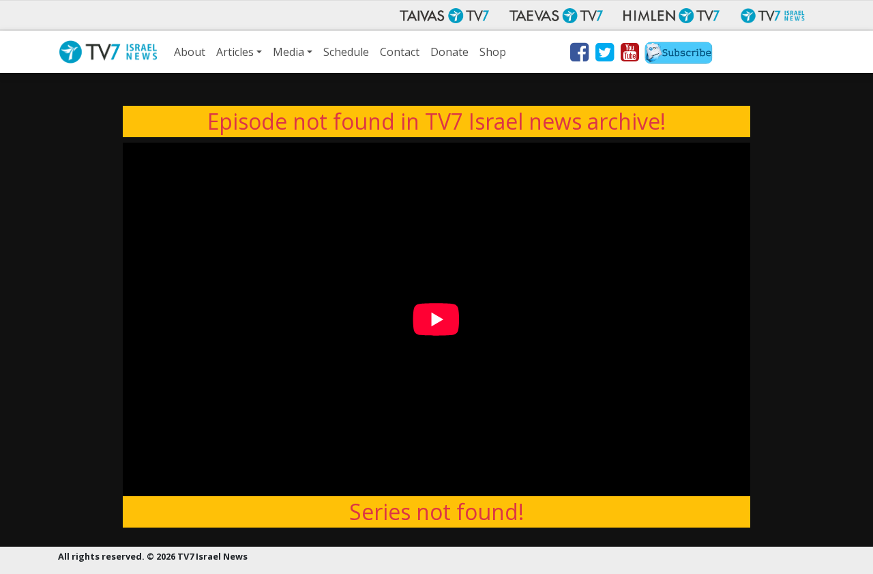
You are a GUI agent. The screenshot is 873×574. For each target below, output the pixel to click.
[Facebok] (578, 55)
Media (288, 51)
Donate (449, 51)
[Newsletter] (678, 55)
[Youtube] (629, 55)
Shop (492, 51)
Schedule (346, 51)
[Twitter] (604, 55)
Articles (235, 51)
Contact (399, 51)
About (189, 51)
